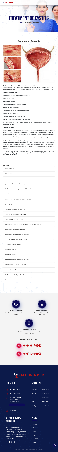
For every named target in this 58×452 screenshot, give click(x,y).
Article (34, 435)
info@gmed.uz (13, 410)
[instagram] (12, 442)
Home (21, 23)
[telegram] (9, 442)
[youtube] (14, 442)
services (35, 431)
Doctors (35, 428)
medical (35, 424)
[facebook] (6, 442)
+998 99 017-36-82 (32, 345)
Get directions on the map (16, 405)
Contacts (35, 438)
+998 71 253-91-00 (32, 353)
